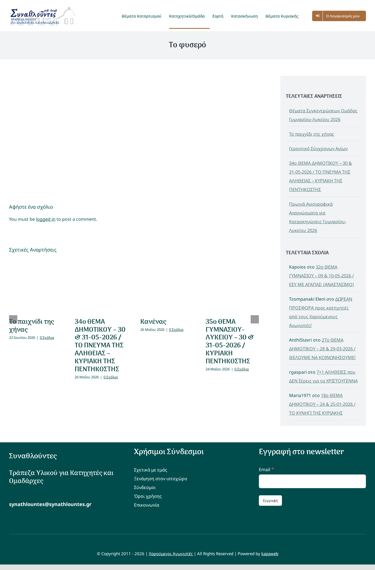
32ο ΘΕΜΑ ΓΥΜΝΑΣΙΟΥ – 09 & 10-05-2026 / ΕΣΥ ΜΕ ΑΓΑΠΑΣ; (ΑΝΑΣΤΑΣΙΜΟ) (321, 275)
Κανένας (153, 322)
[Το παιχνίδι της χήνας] (35, 285)
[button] (307, 16)
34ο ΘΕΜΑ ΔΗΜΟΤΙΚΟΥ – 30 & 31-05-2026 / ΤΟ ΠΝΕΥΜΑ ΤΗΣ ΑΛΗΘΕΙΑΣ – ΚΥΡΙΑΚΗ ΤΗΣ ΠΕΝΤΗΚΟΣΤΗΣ (100, 346)
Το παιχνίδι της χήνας (31, 326)
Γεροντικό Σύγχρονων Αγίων (318, 149)
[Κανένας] (167, 285)
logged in (45, 219)
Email (266, 469)
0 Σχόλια (47, 337)
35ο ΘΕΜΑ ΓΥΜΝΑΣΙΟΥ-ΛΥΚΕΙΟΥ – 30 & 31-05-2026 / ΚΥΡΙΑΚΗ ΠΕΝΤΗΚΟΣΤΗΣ (230, 342)
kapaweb (269, 553)
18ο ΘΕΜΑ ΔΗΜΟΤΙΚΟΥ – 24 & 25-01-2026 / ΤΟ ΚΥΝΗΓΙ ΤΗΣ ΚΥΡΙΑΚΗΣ (322, 404)
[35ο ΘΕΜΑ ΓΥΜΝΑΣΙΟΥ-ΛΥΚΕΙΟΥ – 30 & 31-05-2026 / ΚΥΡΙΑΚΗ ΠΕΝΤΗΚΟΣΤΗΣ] (232, 285)
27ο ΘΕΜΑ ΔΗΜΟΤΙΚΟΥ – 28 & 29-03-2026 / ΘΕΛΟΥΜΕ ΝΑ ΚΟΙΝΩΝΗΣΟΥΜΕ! (322, 349)
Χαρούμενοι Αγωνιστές (171, 553)
